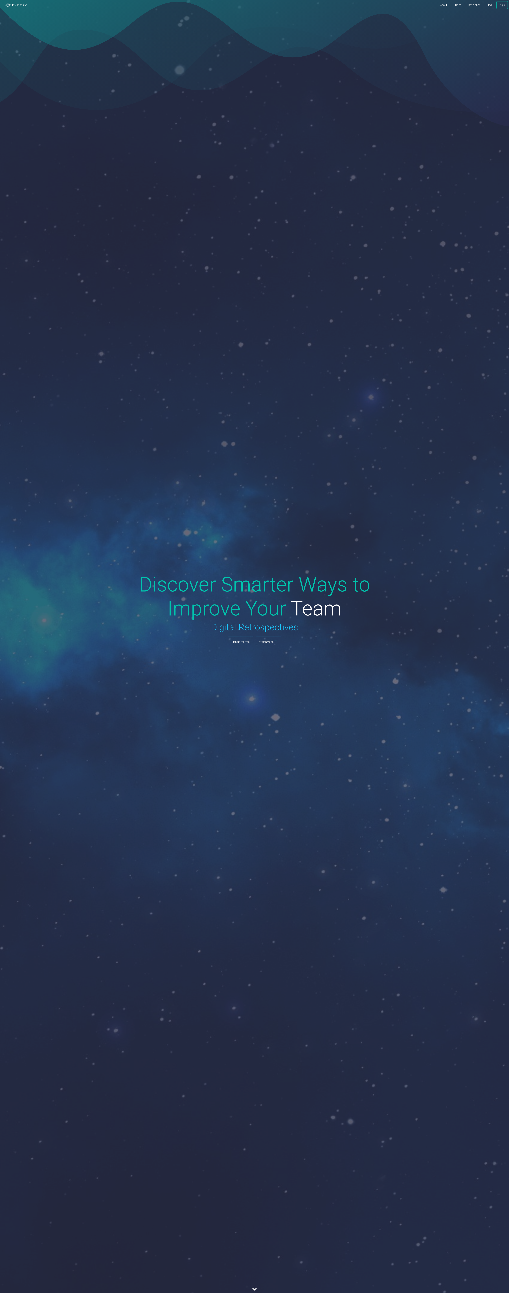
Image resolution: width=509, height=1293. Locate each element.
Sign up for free (241, 641)
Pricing (457, 4)
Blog (489, 4)
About (443, 4)
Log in (502, 5)
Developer (474, 4)
